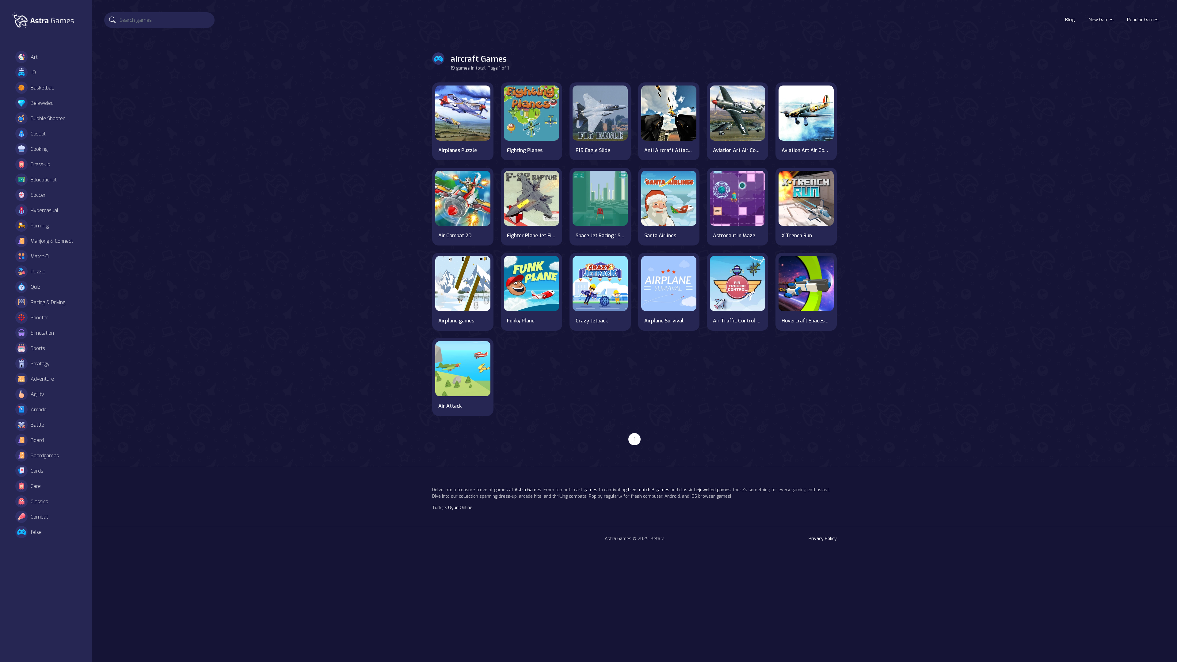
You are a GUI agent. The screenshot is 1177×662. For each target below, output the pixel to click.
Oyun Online (460, 508)
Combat (39, 517)
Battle (37, 425)
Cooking (39, 149)
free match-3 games (648, 490)
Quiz (35, 287)
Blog (1070, 20)
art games (586, 490)
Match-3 (40, 256)
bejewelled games (712, 490)
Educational (43, 180)
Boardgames (45, 455)
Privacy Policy (823, 539)
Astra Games (528, 490)
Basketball (42, 88)
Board (37, 440)
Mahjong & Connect (52, 241)
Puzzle (38, 271)
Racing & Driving (48, 302)
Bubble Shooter (48, 118)
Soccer (38, 195)
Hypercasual (44, 210)
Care (36, 486)
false (36, 532)
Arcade (39, 409)
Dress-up (40, 164)
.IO (33, 72)
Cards (37, 471)
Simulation (42, 333)
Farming (40, 226)
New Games (1101, 20)
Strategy (40, 363)
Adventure (42, 379)
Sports (38, 348)
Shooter (39, 317)
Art (34, 57)
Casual (38, 134)
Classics (39, 501)
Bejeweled (42, 103)
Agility (37, 394)
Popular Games (1143, 20)
